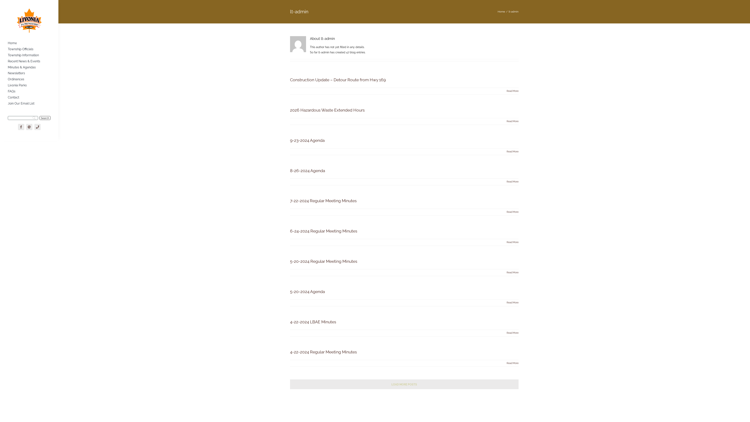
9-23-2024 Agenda (307, 140)
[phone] (37, 127)
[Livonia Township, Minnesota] (29, 9)
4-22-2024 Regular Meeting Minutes (323, 352)
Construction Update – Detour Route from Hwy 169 (338, 79)
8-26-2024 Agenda (307, 170)
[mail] (29, 127)
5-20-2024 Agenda (307, 291)
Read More (513, 91)
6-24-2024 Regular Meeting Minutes (323, 231)
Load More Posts (404, 384)
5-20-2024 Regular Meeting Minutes (323, 261)
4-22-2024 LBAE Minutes (313, 321)
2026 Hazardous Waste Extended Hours (327, 110)
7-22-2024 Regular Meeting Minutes (323, 200)
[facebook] (21, 127)
